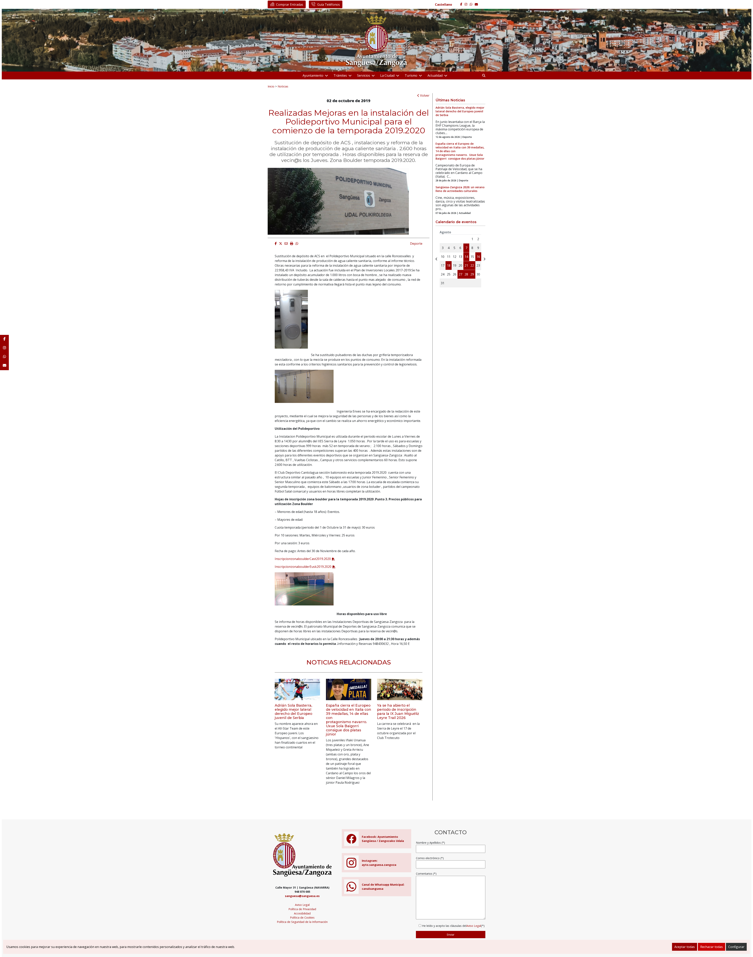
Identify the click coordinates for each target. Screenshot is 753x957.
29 (472, 274)
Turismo (411, 75)
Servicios (363, 75)
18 (448, 265)
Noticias (283, 86)
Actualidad (435, 75)
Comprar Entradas (289, 4)
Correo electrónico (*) (430, 858)
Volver (424, 95)
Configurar (736, 947)
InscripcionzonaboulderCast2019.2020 (303, 559)
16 (478, 256)
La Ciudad (387, 75)
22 (472, 265)
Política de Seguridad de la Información (302, 922)
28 (466, 274)
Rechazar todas (711, 947)
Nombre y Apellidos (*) (430, 842)
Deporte (416, 243)
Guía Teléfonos (328, 4)
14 (466, 256)
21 (466, 265)
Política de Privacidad (302, 909)
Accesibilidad (302, 913)
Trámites (340, 75)
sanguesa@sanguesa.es (302, 896)
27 (460, 274)
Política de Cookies (302, 917)
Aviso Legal (302, 905)
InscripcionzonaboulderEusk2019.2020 (303, 566)
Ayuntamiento (313, 75)
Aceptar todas (684, 947)
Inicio (271, 86)
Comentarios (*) (426, 873)
